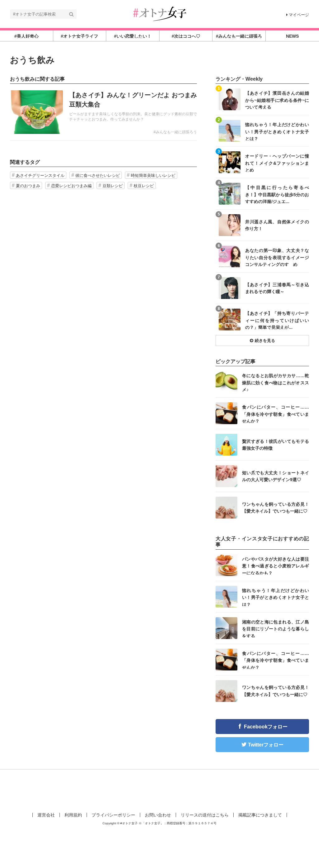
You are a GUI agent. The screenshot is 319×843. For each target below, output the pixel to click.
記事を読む (103, 112)
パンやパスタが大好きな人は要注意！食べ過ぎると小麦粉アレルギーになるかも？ (275, 565)
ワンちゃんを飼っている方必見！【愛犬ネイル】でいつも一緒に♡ (275, 508)
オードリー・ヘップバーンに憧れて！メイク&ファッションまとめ (277, 163)
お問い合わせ (158, 815)
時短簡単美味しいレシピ (153, 175)
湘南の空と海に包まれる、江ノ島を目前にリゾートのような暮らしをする (275, 628)
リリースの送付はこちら (205, 815)
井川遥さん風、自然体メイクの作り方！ (277, 225)
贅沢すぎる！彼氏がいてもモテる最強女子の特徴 (275, 445)
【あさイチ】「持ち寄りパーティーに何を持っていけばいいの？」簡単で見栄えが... (277, 320)
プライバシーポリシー (113, 815)
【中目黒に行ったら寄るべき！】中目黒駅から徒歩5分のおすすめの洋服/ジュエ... (277, 194)
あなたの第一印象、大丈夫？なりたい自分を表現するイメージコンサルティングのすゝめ (277, 257)
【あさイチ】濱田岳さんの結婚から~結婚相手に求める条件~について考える (277, 100)
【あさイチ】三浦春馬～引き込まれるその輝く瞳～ (277, 288)
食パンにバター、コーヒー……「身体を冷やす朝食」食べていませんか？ (275, 414)
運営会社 (46, 815)
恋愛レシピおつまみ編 (71, 185)
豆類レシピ (112, 185)
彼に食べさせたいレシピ (97, 175)
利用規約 (73, 815)
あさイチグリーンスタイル (40, 175)
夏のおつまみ (28, 185)
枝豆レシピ (144, 185)
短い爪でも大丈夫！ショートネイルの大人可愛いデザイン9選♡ (275, 476)
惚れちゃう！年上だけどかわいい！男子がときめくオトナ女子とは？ (277, 131)
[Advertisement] (159, 790)
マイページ (299, 14)
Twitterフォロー (265, 744)
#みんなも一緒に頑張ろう (175, 132)
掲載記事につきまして (260, 815)
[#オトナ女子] (159, 13)
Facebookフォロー (266, 726)
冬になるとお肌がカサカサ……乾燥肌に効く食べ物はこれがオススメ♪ (275, 382)
